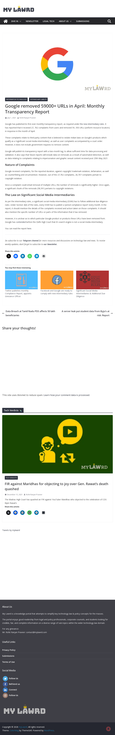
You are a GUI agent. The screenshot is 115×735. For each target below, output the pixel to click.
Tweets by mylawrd (11, 530)
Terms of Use (8, 662)
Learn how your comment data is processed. (66, 395)
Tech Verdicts (11, 478)
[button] (19, 21)
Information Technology (16, 99)
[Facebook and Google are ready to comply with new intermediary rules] (57, 280)
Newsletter (32, 21)
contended (21, 222)
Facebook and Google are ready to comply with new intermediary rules (57, 292)
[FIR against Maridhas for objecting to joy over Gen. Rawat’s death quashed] (57, 444)
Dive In (14, 21)
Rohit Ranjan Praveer (27, 118)
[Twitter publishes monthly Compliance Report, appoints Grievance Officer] (21, 280)
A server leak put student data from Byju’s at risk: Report (85, 313)
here (29, 228)
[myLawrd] (5, 21)
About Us (64, 21)
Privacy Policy (8, 650)
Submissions (82, 21)
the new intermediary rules (92, 124)
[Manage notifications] (108, 729)
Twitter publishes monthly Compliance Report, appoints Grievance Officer (18, 293)
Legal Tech (48, 21)
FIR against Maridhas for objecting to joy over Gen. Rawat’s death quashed (56, 486)
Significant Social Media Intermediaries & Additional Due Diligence (90, 293)
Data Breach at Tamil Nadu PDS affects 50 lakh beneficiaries (30, 313)
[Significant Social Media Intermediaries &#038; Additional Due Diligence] (92, 280)
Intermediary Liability (38, 99)
